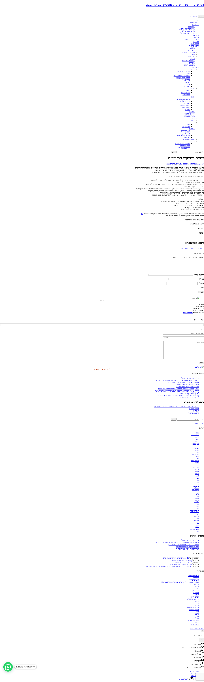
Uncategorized (193, 576)
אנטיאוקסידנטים (195, 435)
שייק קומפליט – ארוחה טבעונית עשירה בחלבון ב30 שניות (178, 389)
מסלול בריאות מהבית (187, 29)
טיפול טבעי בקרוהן (183, 78)
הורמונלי (192, 129)
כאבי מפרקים (185, 105)
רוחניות (192, 112)
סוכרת (192, 118)
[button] (8, 667)
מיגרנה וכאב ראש (183, 99)
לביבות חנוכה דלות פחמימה (189, 397)
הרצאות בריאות (193, 413)
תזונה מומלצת (194, 529)
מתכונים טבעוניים (188, 61)
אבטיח (197, 432)
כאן (142, 214)
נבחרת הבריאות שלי (187, 33)
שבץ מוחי (196, 520)
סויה (198, 492)
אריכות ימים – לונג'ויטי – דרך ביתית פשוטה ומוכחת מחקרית (177, 380)
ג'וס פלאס (195, 25)
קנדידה (187, 82)
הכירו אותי (195, 35)
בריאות (196, 441)
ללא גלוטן (191, 50)
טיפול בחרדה (196, 467)
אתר (202, 288)
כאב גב (187, 110)
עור (193, 122)
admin (168, 164)
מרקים (192, 59)
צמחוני (197, 506)
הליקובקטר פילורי (183, 71)
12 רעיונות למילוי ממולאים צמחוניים (176, 558)
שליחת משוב (194, 674)
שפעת (197, 527)
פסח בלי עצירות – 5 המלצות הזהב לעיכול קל (183, 382)
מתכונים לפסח (189, 65)
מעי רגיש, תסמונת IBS (182, 76)
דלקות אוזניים (185, 146)
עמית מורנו (183, 679)
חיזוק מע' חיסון (195, 454)
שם (202, 279)
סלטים (192, 54)
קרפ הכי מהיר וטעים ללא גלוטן (181, 564)
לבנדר (197, 474)
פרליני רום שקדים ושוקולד (190, 378)
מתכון (196, 487)
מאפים (192, 48)
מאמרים (196, 42)
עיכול (193, 69)
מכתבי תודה (195, 44)
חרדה (188, 91)
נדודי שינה (186, 95)
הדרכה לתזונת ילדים (182, 144)
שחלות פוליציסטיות (183, 135)
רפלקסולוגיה (196, 516)
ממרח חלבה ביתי (197, 248)
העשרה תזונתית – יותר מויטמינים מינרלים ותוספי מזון (180, 582)
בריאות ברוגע (194, 22)
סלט (197, 494)
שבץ (198, 518)
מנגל (198, 482)
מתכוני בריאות (194, 46)
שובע (198, 523)
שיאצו (197, 525)
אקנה (188, 125)
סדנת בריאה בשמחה (192, 39)
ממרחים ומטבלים (188, 52)
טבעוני (197, 463)
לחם (197, 476)
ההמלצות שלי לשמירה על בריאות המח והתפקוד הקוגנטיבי (178, 395)
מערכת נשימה (189, 116)
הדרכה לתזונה (190, 114)
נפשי (193, 88)
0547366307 (188, 313)
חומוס (197, 452)
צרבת (188, 84)
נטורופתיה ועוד (194, 37)
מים (198, 480)
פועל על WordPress (197, 629)
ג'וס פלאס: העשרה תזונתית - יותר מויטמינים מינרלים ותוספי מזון (176, 407)
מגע (198, 478)
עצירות (187, 73)
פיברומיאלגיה (185, 101)
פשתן (197, 504)
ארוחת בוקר (196, 437)
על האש (197, 498)
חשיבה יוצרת (195, 461)
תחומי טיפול (195, 67)
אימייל (201, 283)
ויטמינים (197, 450)
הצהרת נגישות (194, 671)
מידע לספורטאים (188, 31)
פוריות (187, 133)
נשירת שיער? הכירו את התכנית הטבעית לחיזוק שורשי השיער (177, 391)
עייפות (192, 120)
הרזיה (198, 446)
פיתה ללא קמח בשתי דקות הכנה (187, 385)
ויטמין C (197, 448)
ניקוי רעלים (195, 490)
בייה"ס (197, 439)
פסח (196, 501)
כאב (193, 97)
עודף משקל (186, 80)
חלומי (197, 456)
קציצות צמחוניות (193, 620)
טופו (198, 465)
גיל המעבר (186, 137)
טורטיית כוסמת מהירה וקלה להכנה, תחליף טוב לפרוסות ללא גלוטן (168, 566)
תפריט (201, 16)
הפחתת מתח (185, 93)
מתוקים (192, 63)
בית (198, 20)
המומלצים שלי (194, 580)
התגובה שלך (199, 275)
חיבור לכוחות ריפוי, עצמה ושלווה (187, 387)
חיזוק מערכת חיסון (183, 148)
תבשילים (191, 56)
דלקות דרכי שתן (189, 139)
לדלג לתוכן (194, 16)
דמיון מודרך (195, 444)
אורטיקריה (186, 127)
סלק (198, 496)
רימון (197, 514)
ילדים (193, 142)
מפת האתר (195, 676)
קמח (198, 508)
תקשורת (197, 531)
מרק (198, 484)
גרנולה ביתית (183, 248)
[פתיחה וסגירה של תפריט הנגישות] (202, 631)
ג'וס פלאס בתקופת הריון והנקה (188, 393)
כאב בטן (187, 86)
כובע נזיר (197, 471)
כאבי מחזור (186, 108)
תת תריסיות (185, 131)
